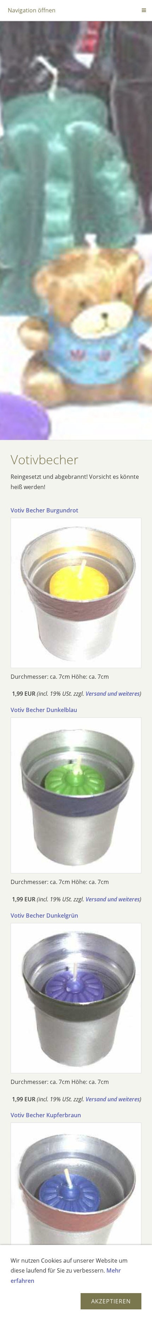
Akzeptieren (111, 1301)
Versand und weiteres (113, 694)
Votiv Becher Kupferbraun (46, 1115)
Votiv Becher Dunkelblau (44, 710)
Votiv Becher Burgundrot (44, 510)
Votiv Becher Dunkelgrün (44, 915)
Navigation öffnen (31, 10)
